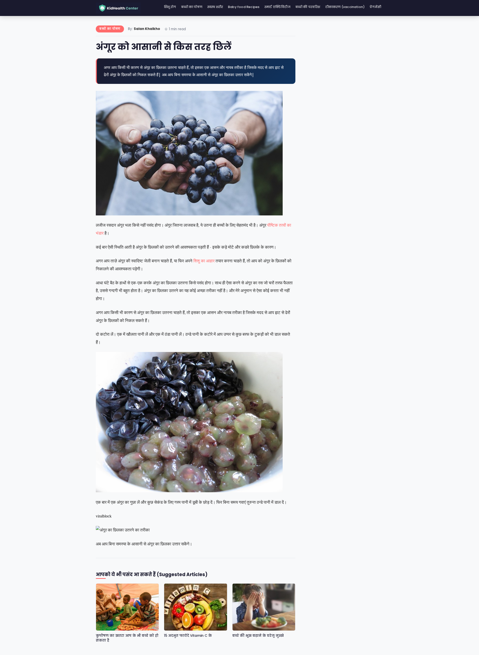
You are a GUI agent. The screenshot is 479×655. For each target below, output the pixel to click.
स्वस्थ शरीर (215, 7)
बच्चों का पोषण (192, 7)
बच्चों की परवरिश (307, 7)
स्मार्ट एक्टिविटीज (277, 7)
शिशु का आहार (204, 261)
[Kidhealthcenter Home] (118, 8)
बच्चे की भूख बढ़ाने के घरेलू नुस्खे (258, 635)
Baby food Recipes (243, 7)
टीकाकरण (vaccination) (345, 7)
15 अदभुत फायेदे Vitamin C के (188, 635)
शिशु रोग (170, 7)
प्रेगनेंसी (375, 7)
